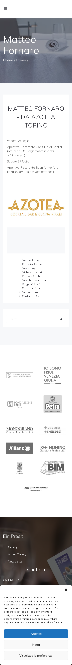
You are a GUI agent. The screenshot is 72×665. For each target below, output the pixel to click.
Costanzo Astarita (34, 296)
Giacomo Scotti (32, 288)
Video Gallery (17, 554)
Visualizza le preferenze (36, 655)
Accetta (36, 634)
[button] (66, 590)
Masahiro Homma (34, 280)
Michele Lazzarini (33, 272)
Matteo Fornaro (32, 292)
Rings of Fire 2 (31, 284)
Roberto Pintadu (33, 264)
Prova (21, 60)
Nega (36, 645)
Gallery (13, 547)
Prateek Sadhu (31, 276)
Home (8, 60)
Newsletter (16, 561)
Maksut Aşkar (31, 268)
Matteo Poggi (31, 260)
